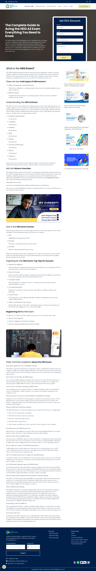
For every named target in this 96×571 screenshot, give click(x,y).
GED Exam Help (29, 6)
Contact (65, 6)
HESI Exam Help (39, 6)
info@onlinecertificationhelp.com (17, 561)
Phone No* (30, 543)
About (59, 6)
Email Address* (11, 543)
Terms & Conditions (77, 537)
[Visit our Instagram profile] (89, 1)
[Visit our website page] (12, 532)
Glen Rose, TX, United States (16, 563)
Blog (71, 6)
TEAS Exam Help (51, 6)
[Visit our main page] (12, 6)
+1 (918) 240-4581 (13, 558)
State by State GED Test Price (79, 539)
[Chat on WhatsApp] (4, 567)
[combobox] (58, 40)
